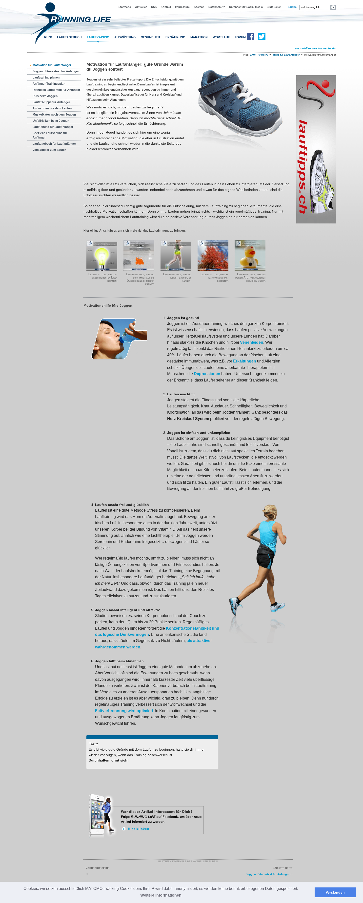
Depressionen (207, 374)
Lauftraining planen (46, 77)
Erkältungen (244, 361)
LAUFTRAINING (98, 37)
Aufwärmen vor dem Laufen (52, 108)
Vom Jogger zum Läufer (49, 150)
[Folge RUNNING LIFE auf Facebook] (146, 840)
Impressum (182, 6)
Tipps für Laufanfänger (286, 54)
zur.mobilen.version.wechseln (315, 48)
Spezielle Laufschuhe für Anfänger (50, 135)
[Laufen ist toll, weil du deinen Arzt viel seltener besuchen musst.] (250, 255)
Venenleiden (251, 342)
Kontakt (166, 6)
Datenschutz (216, 6)
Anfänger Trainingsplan (49, 83)
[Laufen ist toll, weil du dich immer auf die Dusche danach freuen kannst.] (138, 255)
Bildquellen (274, 6)
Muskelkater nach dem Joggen (54, 114)
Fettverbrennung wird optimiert (124, 711)
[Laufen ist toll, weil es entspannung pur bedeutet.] (213, 255)
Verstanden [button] (335, 892)
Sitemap (199, 6)
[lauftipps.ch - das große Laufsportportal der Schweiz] (316, 222)
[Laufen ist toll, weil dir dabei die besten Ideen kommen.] (101, 255)
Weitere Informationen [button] (161, 895)
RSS (154, 6)
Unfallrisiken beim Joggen (51, 120)
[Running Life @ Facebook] (250, 39)
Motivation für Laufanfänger (52, 65)
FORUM (240, 37)
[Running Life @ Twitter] (261, 39)
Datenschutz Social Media (246, 6)
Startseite (125, 6)
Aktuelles (141, 6)
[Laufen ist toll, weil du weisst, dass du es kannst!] (176, 255)
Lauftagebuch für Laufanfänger (54, 143)
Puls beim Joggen (45, 96)
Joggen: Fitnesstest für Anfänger (56, 71)
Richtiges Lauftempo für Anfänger (56, 90)
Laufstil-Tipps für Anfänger (51, 102)
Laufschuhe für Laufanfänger (53, 127)
